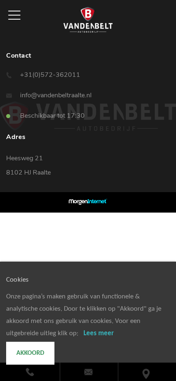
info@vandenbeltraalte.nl (56, 95)
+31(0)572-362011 (50, 74)
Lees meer (98, 333)
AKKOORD (30, 353)
